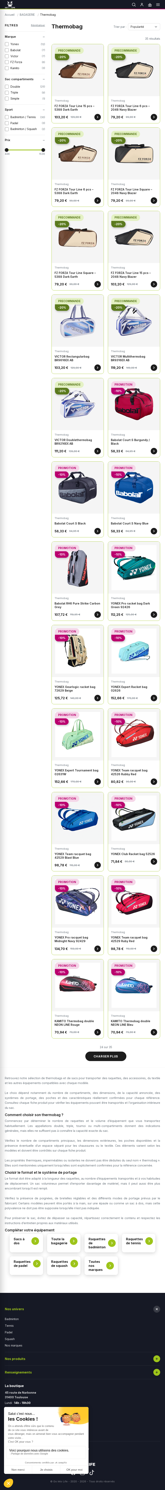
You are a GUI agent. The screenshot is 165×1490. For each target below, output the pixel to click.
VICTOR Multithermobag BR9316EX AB (128, 358)
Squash (10, 1339)
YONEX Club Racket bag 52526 (133, 854)
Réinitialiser (38, 25)
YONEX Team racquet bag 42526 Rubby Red (129, 772)
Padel (8, 1332)
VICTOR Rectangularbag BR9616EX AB (72, 358)
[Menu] (158, 4)
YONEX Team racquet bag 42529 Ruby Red (129, 939)
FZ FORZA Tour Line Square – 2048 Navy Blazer (131, 191)
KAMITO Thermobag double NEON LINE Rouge (74, 1022)
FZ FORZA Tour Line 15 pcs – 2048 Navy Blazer (131, 274)
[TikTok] (91, 1472)
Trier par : (119, 26)
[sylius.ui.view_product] (97, 117)
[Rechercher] (134, 4)
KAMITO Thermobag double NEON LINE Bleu (130, 1022)
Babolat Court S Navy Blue (129, 523)
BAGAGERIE (27, 14)
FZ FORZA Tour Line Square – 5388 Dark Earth (75, 274)
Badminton (12, 1319)
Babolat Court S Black (70, 523)
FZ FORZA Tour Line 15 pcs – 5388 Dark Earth (74, 107)
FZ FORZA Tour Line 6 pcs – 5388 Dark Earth (74, 191)
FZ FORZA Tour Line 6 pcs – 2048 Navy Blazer (130, 107)
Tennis (9, 1325)
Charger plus (106, 1056)
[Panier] (150, 4)
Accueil (9, 14)
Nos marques (13, 1345)
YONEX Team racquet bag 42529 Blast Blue (73, 855)
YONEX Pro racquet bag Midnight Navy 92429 (71, 939)
